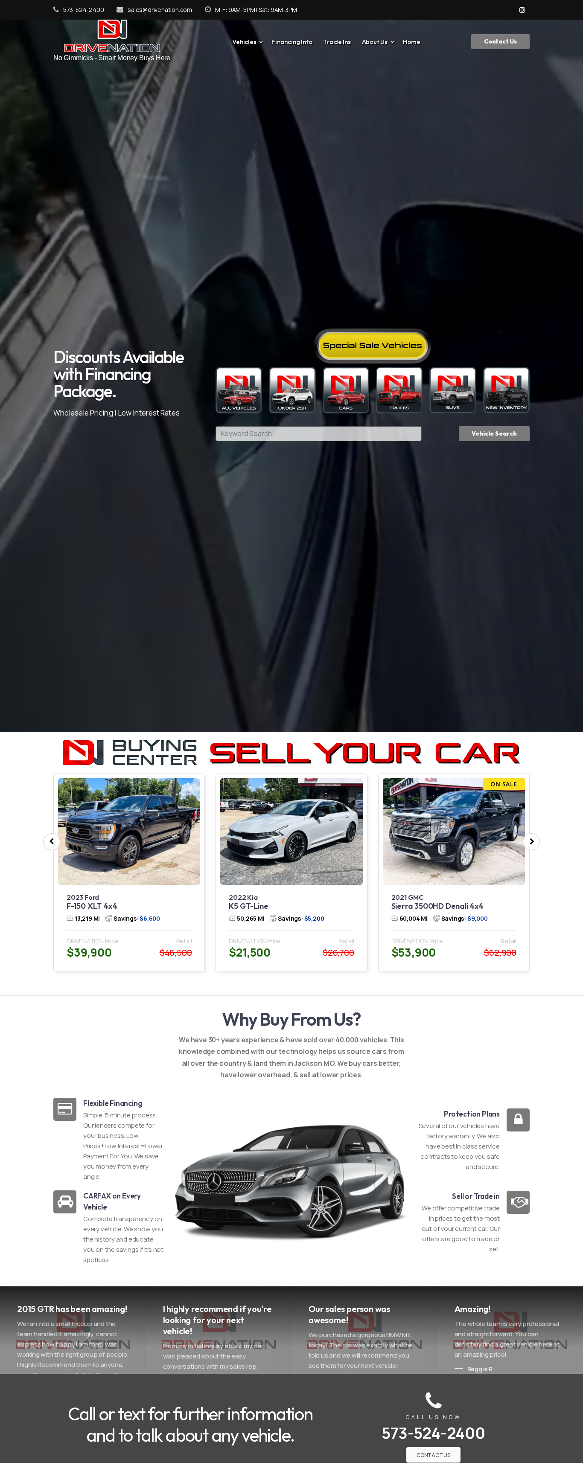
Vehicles (244, 42)
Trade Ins (336, 42)
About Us (375, 42)
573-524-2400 (83, 10)
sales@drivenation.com (160, 10)
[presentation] (51, 842)
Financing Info (291, 42)
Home (411, 42)
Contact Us (500, 41)
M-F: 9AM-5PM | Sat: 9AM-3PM (256, 10)
